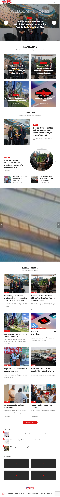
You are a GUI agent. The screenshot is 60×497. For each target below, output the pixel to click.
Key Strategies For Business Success (41, 406)
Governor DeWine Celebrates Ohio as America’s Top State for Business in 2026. (43, 69)
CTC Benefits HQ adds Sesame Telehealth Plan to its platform (28, 440)
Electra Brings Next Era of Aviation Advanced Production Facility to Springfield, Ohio (30, 24)
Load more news (30, 422)
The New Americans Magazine (32, 493)
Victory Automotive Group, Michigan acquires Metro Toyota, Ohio (29, 433)
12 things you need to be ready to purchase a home (25, 447)
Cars (33, 365)
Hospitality (17, 493)
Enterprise (7, 365)
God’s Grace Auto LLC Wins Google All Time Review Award (47, 178)
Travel (22, 493)
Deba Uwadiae (40, 138)
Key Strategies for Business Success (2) (14, 406)
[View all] (16, 463)
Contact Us (43, 493)
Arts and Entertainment (43, 93)
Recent (30, 17)
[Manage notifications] (3, 494)
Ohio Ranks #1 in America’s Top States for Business (16, 99)
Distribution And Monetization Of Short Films (44, 98)
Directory (49, 493)
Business (43, 63)
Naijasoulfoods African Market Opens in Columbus (20, 178)
